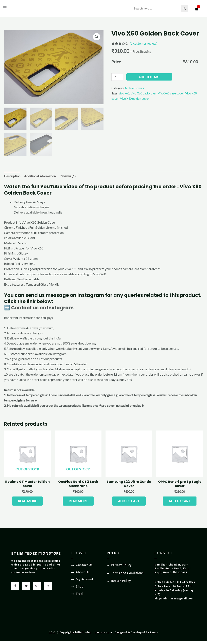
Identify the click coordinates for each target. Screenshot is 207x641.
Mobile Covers (134, 88)
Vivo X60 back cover (144, 93)
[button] (4, 8)
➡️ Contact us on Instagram (39, 307)
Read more (27, 501)
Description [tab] (12, 176)
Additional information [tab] (40, 176)
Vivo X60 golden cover (134, 98)
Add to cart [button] (129, 501)
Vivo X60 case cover (171, 93)
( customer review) (143, 43)
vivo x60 (124, 93)
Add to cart (149, 77)
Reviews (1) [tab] (68, 176)
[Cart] (197, 8)
